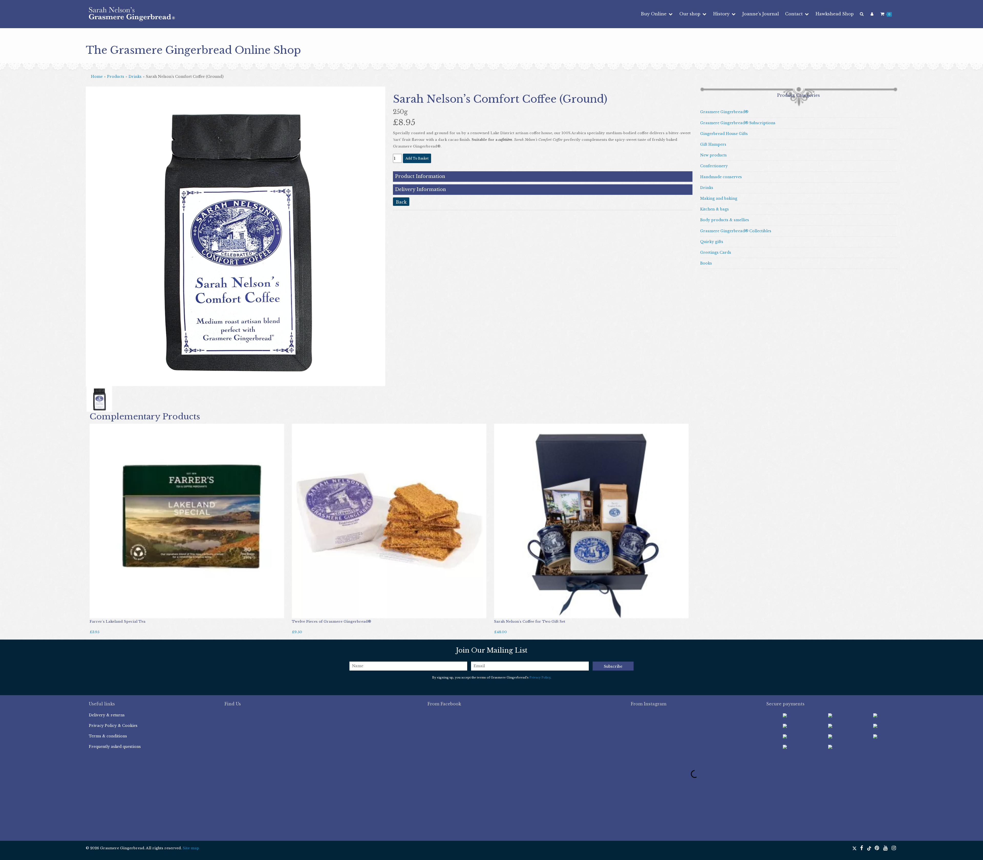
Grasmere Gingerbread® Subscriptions (737, 123)
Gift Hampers (713, 144)
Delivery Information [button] (420, 189)
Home (97, 76)
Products (115, 76)
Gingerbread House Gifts (724, 133)
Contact (794, 13)
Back (401, 202)
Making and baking (718, 198)
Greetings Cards (715, 252)
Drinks (135, 76)
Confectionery (714, 166)
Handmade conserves (721, 177)
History (722, 13)
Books (706, 263)
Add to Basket (105, 613)
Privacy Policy (539, 677)
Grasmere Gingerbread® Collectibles (735, 231)
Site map (191, 848)
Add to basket (417, 158)
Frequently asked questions (115, 746)
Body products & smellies (724, 220)
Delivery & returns (107, 715)
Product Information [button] (420, 176)
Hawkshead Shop (835, 13)
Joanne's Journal (760, 13)
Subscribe (613, 666)
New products (713, 155)
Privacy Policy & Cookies (113, 725)
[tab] (542, 176)
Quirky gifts (711, 241)
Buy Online (654, 13)
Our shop (690, 13)
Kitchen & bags (714, 209)
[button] (108, 249)
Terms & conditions (108, 736)
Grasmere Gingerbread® (724, 112)
